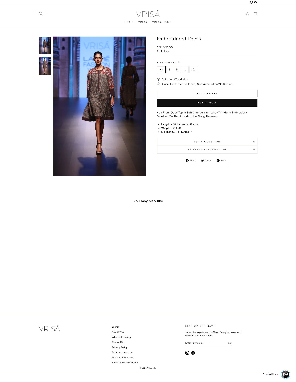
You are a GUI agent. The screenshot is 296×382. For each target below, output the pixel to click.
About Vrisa (118, 331)
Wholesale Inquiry (121, 336)
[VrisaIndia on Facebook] (193, 353)
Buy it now (207, 102)
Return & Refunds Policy (125, 362)
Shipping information (207, 149)
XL (193, 69)
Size (167, 62)
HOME (129, 22)
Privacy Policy (119, 347)
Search (115, 326)
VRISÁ (143, 22)
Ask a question (207, 141)
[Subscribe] (230, 343)
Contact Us (118, 342)
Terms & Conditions (122, 352)
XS (161, 69)
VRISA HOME (162, 22)
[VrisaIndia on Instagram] (187, 353)
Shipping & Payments (123, 357)
